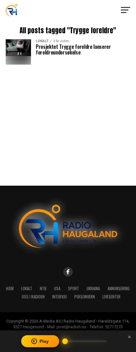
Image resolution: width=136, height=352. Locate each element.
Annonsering (119, 288)
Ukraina (93, 288)
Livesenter (111, 297)
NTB (43, 288)
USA (57, 288)
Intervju (59, 297)
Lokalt (26, 288)
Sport (73, 288)
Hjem (10, 288)
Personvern (84, 297)
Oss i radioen (33, 297)
